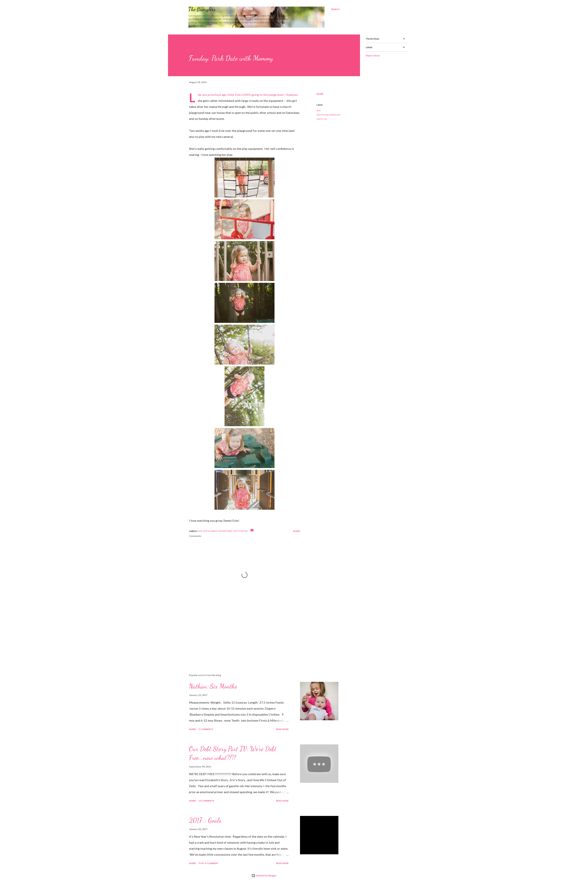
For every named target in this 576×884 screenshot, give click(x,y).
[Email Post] (252, 531)
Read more (282, 729)
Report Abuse (373, 55)
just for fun (321, 119)
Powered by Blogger (265, 875)
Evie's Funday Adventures (328, 114)
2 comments (206, 729)
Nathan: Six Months (213, 686)
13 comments (206, 800)
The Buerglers (202, 9)
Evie (318, 110)
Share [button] (319, 94)
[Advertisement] (239, 636)
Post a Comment (208, 863)
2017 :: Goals (205, 820)
